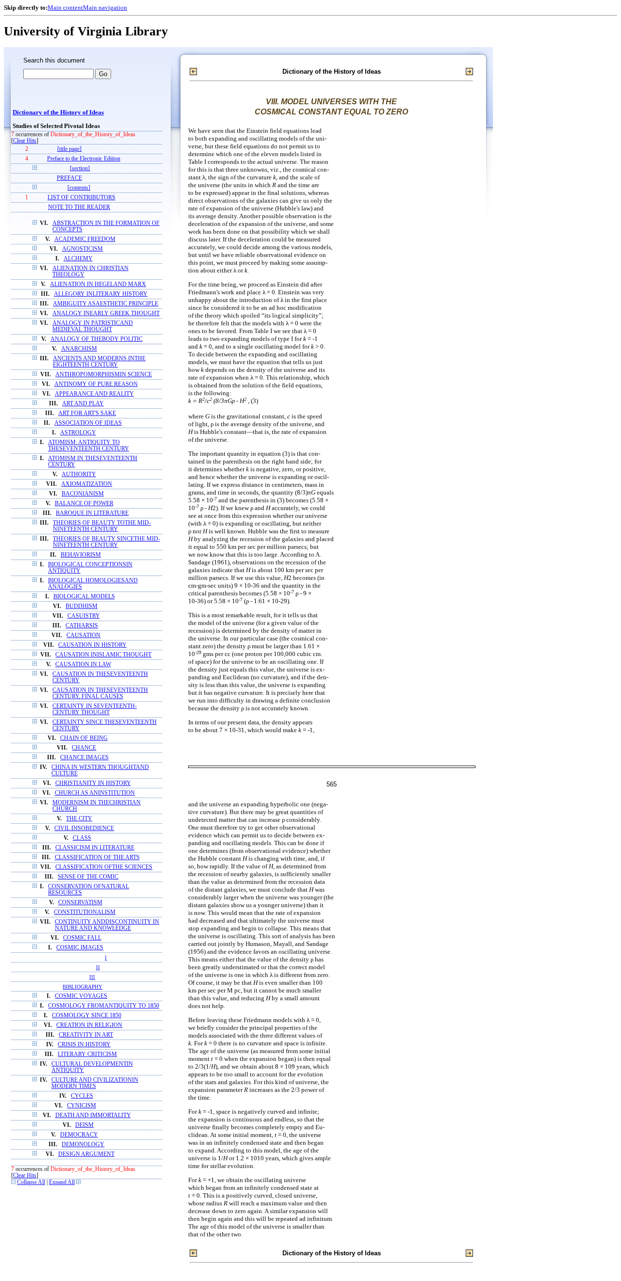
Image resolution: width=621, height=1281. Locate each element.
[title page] (69, 149)
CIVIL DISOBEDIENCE (84, 828)
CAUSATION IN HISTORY (92, 645)
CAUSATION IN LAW (83, 664)
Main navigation (105, 7)
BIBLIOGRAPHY (82, 987)
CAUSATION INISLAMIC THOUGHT (103, 655)
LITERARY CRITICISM (87, 1054)
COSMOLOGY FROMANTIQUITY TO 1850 (103, 1006)
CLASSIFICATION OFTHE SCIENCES (103, 867)
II (98, 967)
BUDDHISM (81, 606)
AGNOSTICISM (82, 249)
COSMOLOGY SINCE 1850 (86, 1015)
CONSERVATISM (80, 902)
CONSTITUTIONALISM (84, 912)
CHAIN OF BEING (84, 738)
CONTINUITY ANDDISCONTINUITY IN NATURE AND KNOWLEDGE (107, 925)
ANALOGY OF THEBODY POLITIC (96, 339)
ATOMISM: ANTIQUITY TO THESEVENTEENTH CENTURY (88, 445)
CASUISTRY (83, 616)
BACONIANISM (83, 494)
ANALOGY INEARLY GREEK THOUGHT (106, 313)
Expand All (62, 1182)
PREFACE (69, 178)
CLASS (82, 838)
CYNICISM (81, 1106)
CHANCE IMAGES (84, 757)
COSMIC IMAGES (79, 948)
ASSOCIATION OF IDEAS (88, 423)
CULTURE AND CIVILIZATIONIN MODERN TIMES (94, 1083)
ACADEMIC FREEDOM (84, 239)
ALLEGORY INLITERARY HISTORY (100, 294)
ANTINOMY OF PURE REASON (96, 384)
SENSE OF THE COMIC (88, 877)
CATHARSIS (81, 626)
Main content (65, 7)
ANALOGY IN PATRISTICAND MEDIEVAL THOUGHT (92, 326)
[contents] (78, 188)
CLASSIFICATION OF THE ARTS (97, 857)
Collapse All (31, 1182)
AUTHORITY (79, 474)
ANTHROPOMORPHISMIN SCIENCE (103, 374)
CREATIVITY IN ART (86, 1035)
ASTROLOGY (78, 433)
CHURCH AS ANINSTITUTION (95, 793)
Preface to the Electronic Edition (83, 159)
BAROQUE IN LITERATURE (92, 513)
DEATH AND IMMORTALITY (93, 1115)
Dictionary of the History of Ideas (58, 112)
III (92, 977)
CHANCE (84, 748)
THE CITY (79, 819)
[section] (80, 168)
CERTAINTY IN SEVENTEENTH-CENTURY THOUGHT (94, 709)
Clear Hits (24, 141)
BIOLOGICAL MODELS (84, 596)
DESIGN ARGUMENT (86, 1154)
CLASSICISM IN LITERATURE (94, 848)
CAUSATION (83, 635)
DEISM (84, 1125)
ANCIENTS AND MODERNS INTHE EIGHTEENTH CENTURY (99, 361)
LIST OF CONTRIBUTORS (81, 197)
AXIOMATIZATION (86, 484)
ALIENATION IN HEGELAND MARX (98, 284)
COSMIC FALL (82, 938)
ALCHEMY (78, 259)
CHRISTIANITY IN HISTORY (93, 783)
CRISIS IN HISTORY (84, 1044)
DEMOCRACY (79, 1135)
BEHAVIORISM (81, 555)
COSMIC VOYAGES (81, 996)
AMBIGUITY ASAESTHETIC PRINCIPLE (105, 304)
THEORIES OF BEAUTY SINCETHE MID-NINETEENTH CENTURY (106, 542)
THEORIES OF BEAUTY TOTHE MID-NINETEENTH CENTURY (102, 526)
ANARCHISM (79, 349)
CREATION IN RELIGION (89, 1025)
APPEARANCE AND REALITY (94, 394)
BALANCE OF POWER (84, 503)
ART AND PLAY (83, 403)
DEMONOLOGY (83, 1144)
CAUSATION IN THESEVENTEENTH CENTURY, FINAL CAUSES (100, 693)
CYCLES (82, 1096)
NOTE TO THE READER (79, 207)
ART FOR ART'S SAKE (87, 413)
